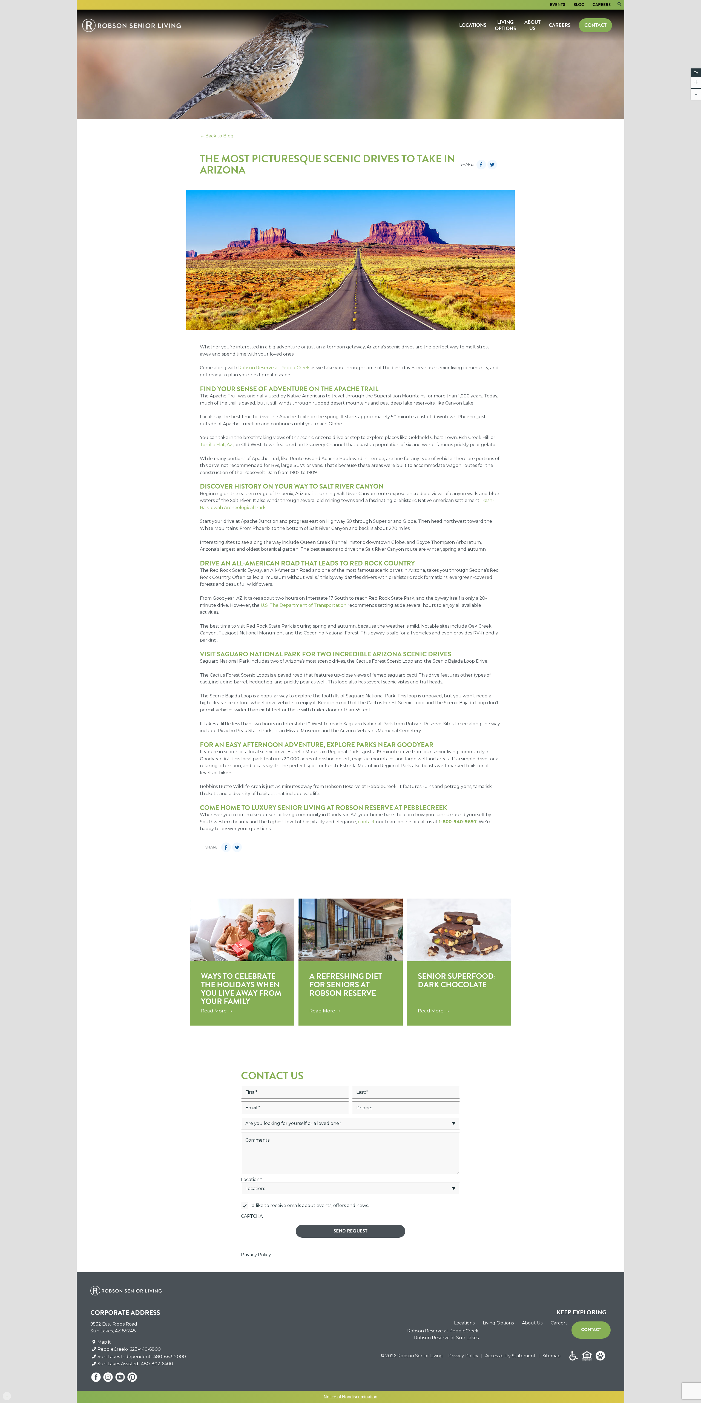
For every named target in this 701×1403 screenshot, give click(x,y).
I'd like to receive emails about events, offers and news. (309, 1205)
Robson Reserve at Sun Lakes (446, 1337)
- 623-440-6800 (144, 1349)
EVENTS (557, 5)
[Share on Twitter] (492, 164)
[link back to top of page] (7, 1396)
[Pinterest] (132, 1379)
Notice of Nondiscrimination (350, 1397)
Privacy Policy (256, 1254)
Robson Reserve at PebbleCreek (443, 1330)
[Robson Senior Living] (131, 25)
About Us (532, 25)
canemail (251, 1200)
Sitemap (551, 1355)
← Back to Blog (217, 135)
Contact (595, 25)
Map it (104, 1342)
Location (251, 1179)
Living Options (505, 25)
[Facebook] (96, 1379)
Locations (473, 25)
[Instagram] (108, 1379)
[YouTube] (120, 1379)
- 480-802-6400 (155, 1363)
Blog (578, 5)
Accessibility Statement (510, 1355)
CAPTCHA (252, 1216)
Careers (602, 5)
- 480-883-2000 (168, 1356)
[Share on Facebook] (481, 164)
